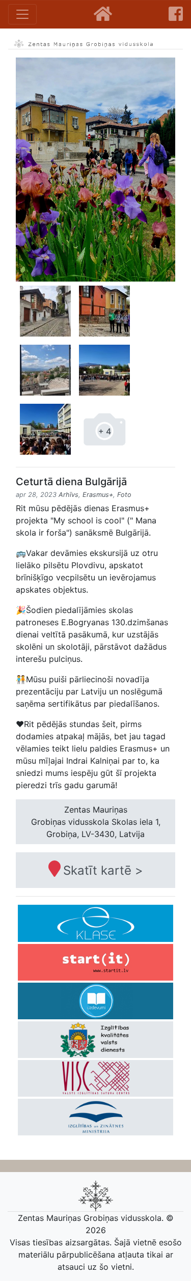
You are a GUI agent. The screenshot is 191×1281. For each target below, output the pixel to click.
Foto (124, 494)
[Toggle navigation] (22, 14)
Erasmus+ (98, 494)
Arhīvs (68, 494)
